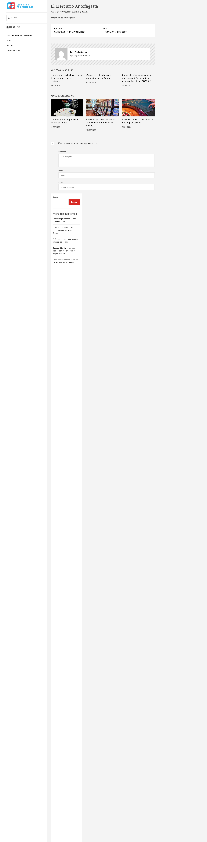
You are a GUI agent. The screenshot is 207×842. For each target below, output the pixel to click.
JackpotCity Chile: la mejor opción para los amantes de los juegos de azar (65, 251)
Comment (62, 152)
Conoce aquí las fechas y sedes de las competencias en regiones (66, 78)
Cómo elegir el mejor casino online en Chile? (65, 121)
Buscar (55, 197)
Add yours (92, 143)
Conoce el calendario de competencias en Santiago (99, 77)
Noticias (9, 45)
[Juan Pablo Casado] (61, 54)
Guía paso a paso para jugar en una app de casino (137, 121)
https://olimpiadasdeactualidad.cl (80, 56)
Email (60, 182)
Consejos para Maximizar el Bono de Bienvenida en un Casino (100, 122)
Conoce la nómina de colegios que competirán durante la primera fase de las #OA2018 (137, 78)
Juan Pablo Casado (80, 12)
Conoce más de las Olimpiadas (19, 35)
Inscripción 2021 (13, 50)
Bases (8, 40)
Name (60, 170)
